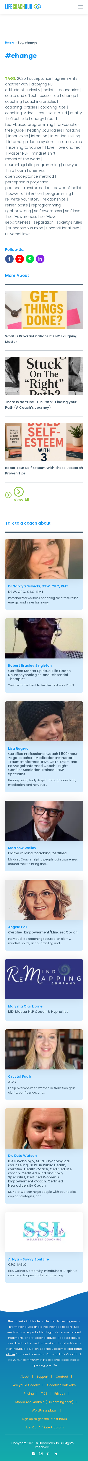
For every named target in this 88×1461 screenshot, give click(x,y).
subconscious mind (25, 228)
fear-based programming (29, 124)
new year (71, 164)
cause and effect (21, 95)
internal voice (70, 141)
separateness (18, 222)
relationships (54, 199)
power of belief (68, 187)
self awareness (48, 210)
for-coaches (67, 124)
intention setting (65, 136)
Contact (62, 1376)
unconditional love (62, 228)
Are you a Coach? (26, 1385)
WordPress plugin (44, 1410)
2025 (21, 78)
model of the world (22, 159)
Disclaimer (59, 1349)
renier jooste (16, 205)
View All (21, 500)
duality (76, 112)
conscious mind (53, 112)
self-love (48, 216)
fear (51, 118)
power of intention (25, 193)
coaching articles (40, 101)
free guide (14, 130)
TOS (44, 1393)
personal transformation (27, 187)
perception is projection (26, 182)
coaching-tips (53, 107)
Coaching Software (61, 1385)
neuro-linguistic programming (32, 164)
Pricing (29, 1393)
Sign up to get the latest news (44, 1419)
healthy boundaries (44, 130)
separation (44, 222)
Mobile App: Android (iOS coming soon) (44, 1402)
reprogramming (46, 205)
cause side (49, 95)
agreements (65, 78)
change (69, 95)
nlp (11, 170)
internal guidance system (31, 141)
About (25, 1376)
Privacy (59, 1393)
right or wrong (18, 210)
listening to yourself (26, 147)
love (50, 147)
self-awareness (22, 216)
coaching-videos (20, 112)
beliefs (49, 89)
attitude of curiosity (22, 89)
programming (58, 193)
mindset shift (44, 153)
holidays (72, 130)
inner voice (18, 136)
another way (16, 84)
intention (39, 136)
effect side (18, 118)
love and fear (70, 147)
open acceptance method (29, 176)
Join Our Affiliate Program (44, 1427)
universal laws (17, 233)
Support (42, 1376)
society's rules (69, 222)
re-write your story (22, 199)
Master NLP (18, 153)
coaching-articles (21, 107)
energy (37, 118)
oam (21, 170)
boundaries (69, 89)
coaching (13, 101)
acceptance (40, 78)
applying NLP (42, 84)
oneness (37, 170)
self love (72, 210)
